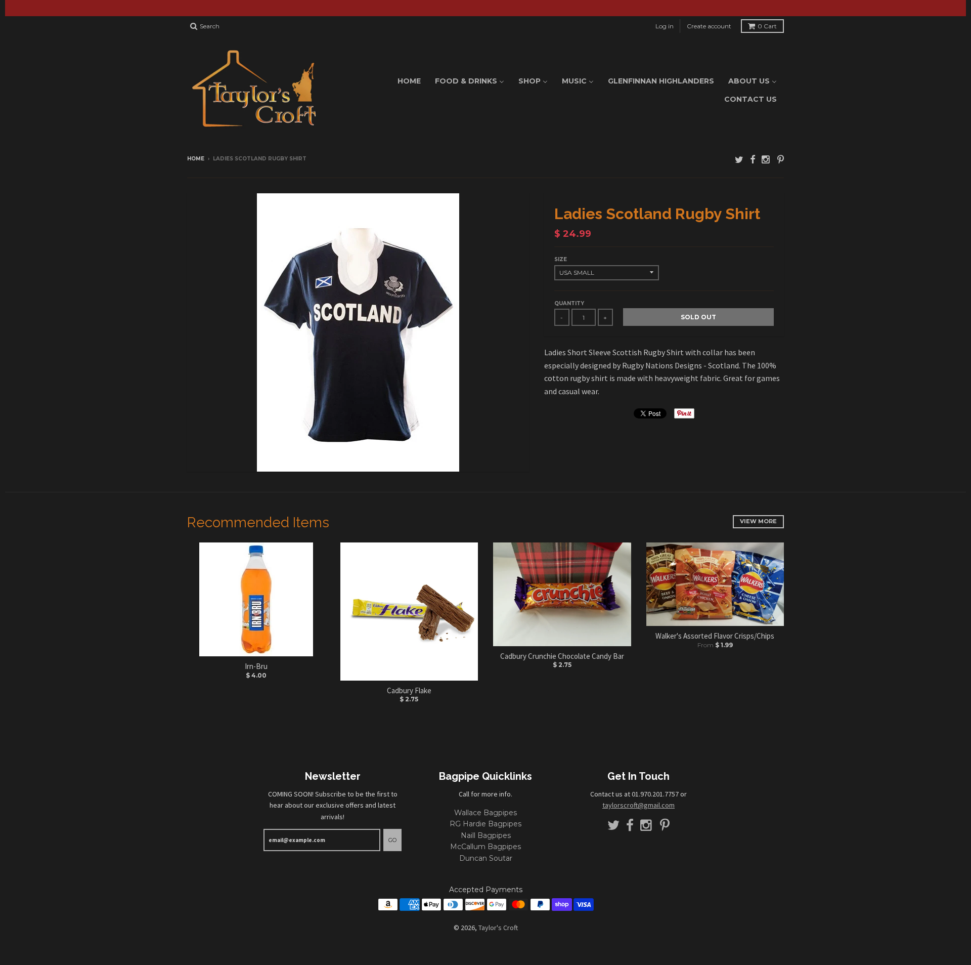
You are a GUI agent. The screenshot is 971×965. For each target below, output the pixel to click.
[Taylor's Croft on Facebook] (752, 159)
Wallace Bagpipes (485, 812)
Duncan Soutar (485, 858)
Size (560, 259)
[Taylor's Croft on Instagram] (766, 159)
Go (392, 840)
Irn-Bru (256, 666)
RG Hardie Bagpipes (485, 823)
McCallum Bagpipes (485, 846)
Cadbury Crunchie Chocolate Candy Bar (562, 656)
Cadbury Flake (409, 690)
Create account (709, 26)
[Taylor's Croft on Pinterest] (780, 159)
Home (195, 158)
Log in (664, 26)
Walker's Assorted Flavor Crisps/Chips (714, 636)
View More (758, 521)
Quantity (569, 303)
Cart (767, 26)
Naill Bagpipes (486, 835)
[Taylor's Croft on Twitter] (739, 159)
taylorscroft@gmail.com (638, 805)
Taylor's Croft (498, 927)
